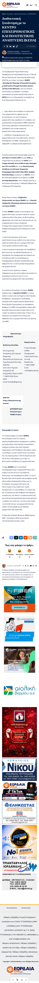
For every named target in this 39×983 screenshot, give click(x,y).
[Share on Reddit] (13, 46)
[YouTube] (31, 566)
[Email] (22, 980)
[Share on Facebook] (13, 980)
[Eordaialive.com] (11, 5)
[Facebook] (25, 566)
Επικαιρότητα (10, 14)
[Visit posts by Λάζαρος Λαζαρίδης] (4, 52)
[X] (28, 566)
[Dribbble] (36, 566)
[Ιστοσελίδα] (23, 566)
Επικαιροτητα (25, 51)
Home (4, 14)
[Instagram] (33, 566)
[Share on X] (7, 46)
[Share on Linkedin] (10, 46)
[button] (27, 5)
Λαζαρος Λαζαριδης (13, 51)
